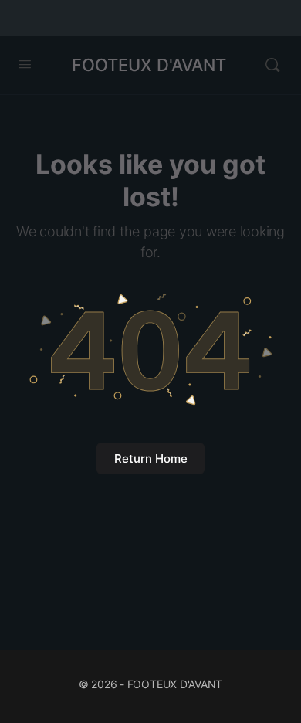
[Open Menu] (24, 64)
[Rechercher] (272, 65)
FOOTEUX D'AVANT (149, 65)
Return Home (151, 458)
